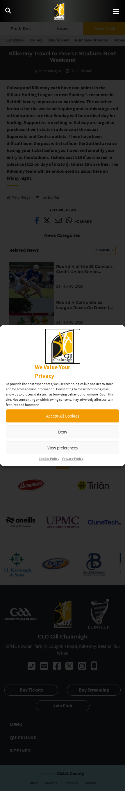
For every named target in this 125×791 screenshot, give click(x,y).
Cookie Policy (49, 458)
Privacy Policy (72, 458)
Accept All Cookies (62, 416)
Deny (62, 432)
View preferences (62, 448)
